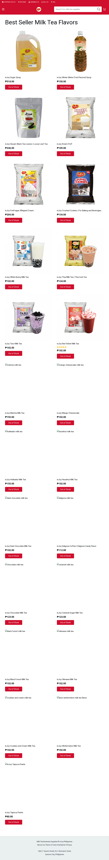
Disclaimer (61, 845)
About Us (41, 845)
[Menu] (3, 9)
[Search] (98, 9)
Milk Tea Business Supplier (47, 842)
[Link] (38, 9)
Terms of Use (51, 845)
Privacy (69, 845)
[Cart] (104, 9)
